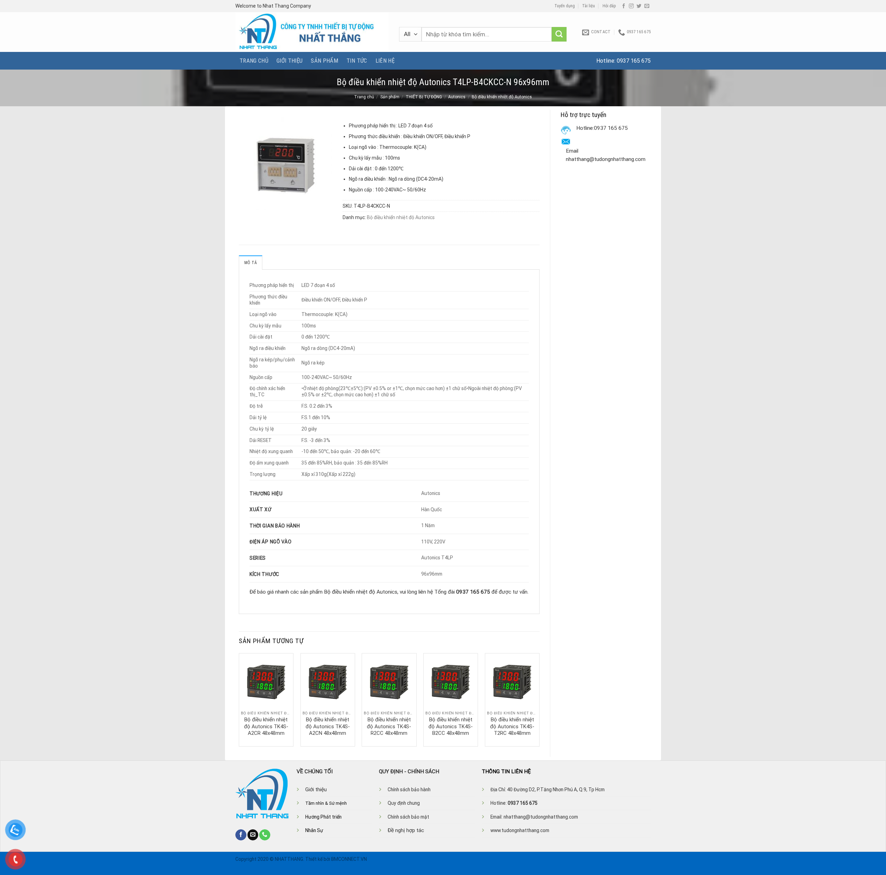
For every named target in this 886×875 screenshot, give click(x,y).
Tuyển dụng (564, 5)
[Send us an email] (646, 6)
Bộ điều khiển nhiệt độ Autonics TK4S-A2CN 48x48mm (328, 726)
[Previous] (239, 699)
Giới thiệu (289, 60)
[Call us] (264, 834)
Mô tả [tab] (250, 262)
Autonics (456, 96)
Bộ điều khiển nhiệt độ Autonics (502, 96)
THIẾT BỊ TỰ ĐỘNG (424, 96)
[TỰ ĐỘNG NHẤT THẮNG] (312, 32)
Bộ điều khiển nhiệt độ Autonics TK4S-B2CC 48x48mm (450, 726)
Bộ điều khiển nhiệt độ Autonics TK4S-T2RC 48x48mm (512, 726)
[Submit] (559, 34)
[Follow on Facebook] (623, 6)
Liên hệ (385, 60)
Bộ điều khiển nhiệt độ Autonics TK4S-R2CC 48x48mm (389, 726)
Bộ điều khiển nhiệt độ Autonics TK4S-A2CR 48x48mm (266, 726)
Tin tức (356, 60)
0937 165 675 (634, 60)
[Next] (539, 699)
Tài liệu (588, 5)
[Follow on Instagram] (631, 6)
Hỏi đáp (609, 5)
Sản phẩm (324, 60)
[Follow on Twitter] (638, 6)
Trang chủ (253, 60)
